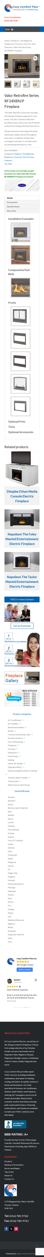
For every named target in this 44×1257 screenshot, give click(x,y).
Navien (11, 895)
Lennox (11, 866)
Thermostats (13, 781)
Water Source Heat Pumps (19, 785)
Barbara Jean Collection (18, 808)
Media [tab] (10, 198)
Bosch (10, 819)
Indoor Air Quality (15, 763)
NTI (9, 905)
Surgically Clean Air (16, 934)
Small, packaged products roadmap (22, 770)
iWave (10, 858)
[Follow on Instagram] (16, 1229)
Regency (11, 924)
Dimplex (11, 826)
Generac (11, 847)
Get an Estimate (22, 625)
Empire (11, 837)
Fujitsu (10, 844)
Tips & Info (9, 1172)
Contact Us (9, 1179)
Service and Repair (12, 1168)
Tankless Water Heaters (18, 777)
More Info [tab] (11, 211)
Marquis (11, 880)
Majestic (11, 877)
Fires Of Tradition (15, 840)
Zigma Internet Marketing (27, 1253)
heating (11, 760)
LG (9, 869)
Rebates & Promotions (13, 1165)
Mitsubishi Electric (16, 884)
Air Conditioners (15, 720)
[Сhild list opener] (23, 720)
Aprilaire (11, 800)
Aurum (10, 804)
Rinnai (10, 927)
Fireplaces (15, 41)
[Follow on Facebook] (6, 1229)
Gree (10, 851)
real (9, 916)
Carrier (11, 822)
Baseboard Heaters (16, 727)
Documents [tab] (12, 202)
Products (8, 1161)
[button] (7, 29)
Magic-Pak (12, 873)
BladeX (11, 815)
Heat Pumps (13, 756)
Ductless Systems (15, 738)
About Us (8, 1175)
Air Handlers (13, 723)
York (10, 942)
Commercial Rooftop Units (19, 734)
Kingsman (12, 862)
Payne (10, 913)
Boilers (11, 731)
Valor (10, 164)
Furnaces (11, 749)
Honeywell (12, 855)
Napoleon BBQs (15, 767)
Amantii (11, 797)
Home (6, 41)
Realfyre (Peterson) (16, 920)
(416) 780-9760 (11, 20)
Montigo (11, 887)
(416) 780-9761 (19, 1220)
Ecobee (11, 833)
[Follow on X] (11, 1229)
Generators (12, 752)
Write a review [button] (25, 969)
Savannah (12, 931)
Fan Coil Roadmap (15, 742)
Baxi (10, 811)
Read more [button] (11, 1001)
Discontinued (13, 829)
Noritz (10, 902)
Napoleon (12, 891)
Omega (11, 909)
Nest (10, 898)
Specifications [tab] (13, 206)
